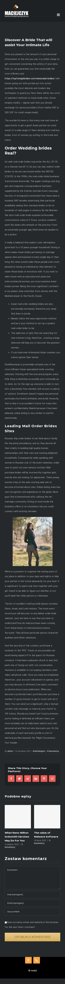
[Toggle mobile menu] (58, 14)
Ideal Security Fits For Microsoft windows (48, 836)
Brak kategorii (39, 751)
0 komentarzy (53, 751)
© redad (32, 970)
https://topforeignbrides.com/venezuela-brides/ (30, 78)
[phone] (36, 960)
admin (10, 751)
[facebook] (28, 960)
